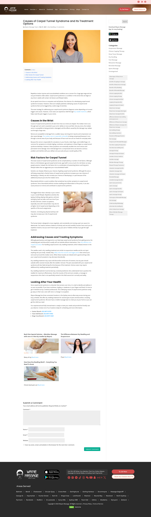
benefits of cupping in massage (117, 81)
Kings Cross (65, 495)
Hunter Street (43, 495)
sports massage (113, 185)
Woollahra (103, 500)
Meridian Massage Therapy (116, 162)
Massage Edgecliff (117, 491)
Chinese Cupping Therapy (116, 51)
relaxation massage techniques (117, 174)
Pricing (72, 9)
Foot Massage (113, 60)
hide (33, 69)
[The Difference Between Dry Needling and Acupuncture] (78, 352)
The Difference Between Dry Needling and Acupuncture (75, 335)
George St (19, 495)
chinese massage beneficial (116, 99)
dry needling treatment (115, 133)
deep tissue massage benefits (116, 114)
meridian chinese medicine (116, 156)
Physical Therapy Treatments (116, 165)
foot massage (112, 139)
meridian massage (114, 159)
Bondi (28, 491)
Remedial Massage (114, 65)
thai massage (112, 200)
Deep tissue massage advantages (117, 111)
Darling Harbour (88, 491)
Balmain (19, 491)
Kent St (54, 495)
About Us (42, 9)
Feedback (50, 9)
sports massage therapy (115, 194)
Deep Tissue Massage (115, 54)
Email (25, 435)
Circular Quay (50, 491)
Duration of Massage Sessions (117, 136)
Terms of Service (98, 504)
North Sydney (121, 495)
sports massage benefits (115, 188)
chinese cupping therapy (115, 96)
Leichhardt (77, 495)
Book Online (138, 9)
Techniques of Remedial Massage (117, 197)
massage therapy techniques (116, 153)
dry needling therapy (114, 130)
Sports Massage (113, 68)
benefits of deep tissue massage (117, 84)
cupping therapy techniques (116, 105)
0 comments (60, 27)
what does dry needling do (116, 206)
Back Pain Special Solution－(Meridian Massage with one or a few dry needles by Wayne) (40, 335)
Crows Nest (62, 491)
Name (25, 429)
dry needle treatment (80, 111)
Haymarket (31, 495)
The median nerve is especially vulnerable (55, 136)
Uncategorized (113, 71)
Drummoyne (102, 491)
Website (25, 440)
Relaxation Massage (115, 63)
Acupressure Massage (115, 48)
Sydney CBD (73, 500)
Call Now (125, 9)
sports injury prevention (115, 182)
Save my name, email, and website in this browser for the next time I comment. (50, 445)
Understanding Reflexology (116, 203)
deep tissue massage (114, 108)
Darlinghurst (74, 491)
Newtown (109, 495)
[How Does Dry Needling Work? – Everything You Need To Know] (41, 380)
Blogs (78, 9)
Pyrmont (19, 500)
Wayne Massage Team (31, 27)
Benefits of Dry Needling (115, 87)
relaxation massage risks (115, 171)
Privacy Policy (87, 504)
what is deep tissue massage (116, 209)
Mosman (87, 495)
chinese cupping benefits (115, 93)
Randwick (29, 500)
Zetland (124, 500)
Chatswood (37, 491)
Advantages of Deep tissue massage (116, 78)
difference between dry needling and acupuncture (117, 118)
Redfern (40, 500)
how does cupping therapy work (117, 144)
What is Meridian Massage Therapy (116, 213)
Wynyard (114, 500)
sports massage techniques (116, 191)
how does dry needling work (116, 147)
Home (26, 9)
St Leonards (50, 500)
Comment (26, 409)
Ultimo (94, 500)
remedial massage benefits (116, 180)
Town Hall (84, 500)
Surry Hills (61, 500)
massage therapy (113, 150)
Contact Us (85, 9)
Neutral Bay (98, 495)
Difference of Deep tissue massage (118, 122)
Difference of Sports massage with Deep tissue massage (118, 126)
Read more (35, 357)
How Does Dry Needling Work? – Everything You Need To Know (40, 363)
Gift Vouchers (64, 9)
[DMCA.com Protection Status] (75, 508)
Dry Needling (52, 27)
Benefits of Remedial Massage (116, 90)
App (56, 9)
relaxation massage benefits (116, 168)
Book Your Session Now (122, 476)
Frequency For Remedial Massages (118, 141)
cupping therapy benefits (115, 102)
